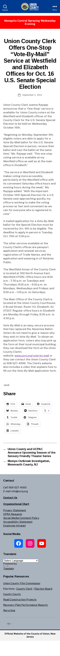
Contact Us (10, 497)
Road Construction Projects (19, 599)
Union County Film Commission (21, 583)
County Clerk (24, 588)
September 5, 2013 (32, 95)
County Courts (12, 594)
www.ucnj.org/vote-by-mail (32, 355)
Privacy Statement (14, 510)
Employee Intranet (14, 525)
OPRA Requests (12, 514)
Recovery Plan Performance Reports (25, 605)
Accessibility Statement (17, 521)
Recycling (9, 610)
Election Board (43, 588)
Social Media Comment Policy (21, 518)
